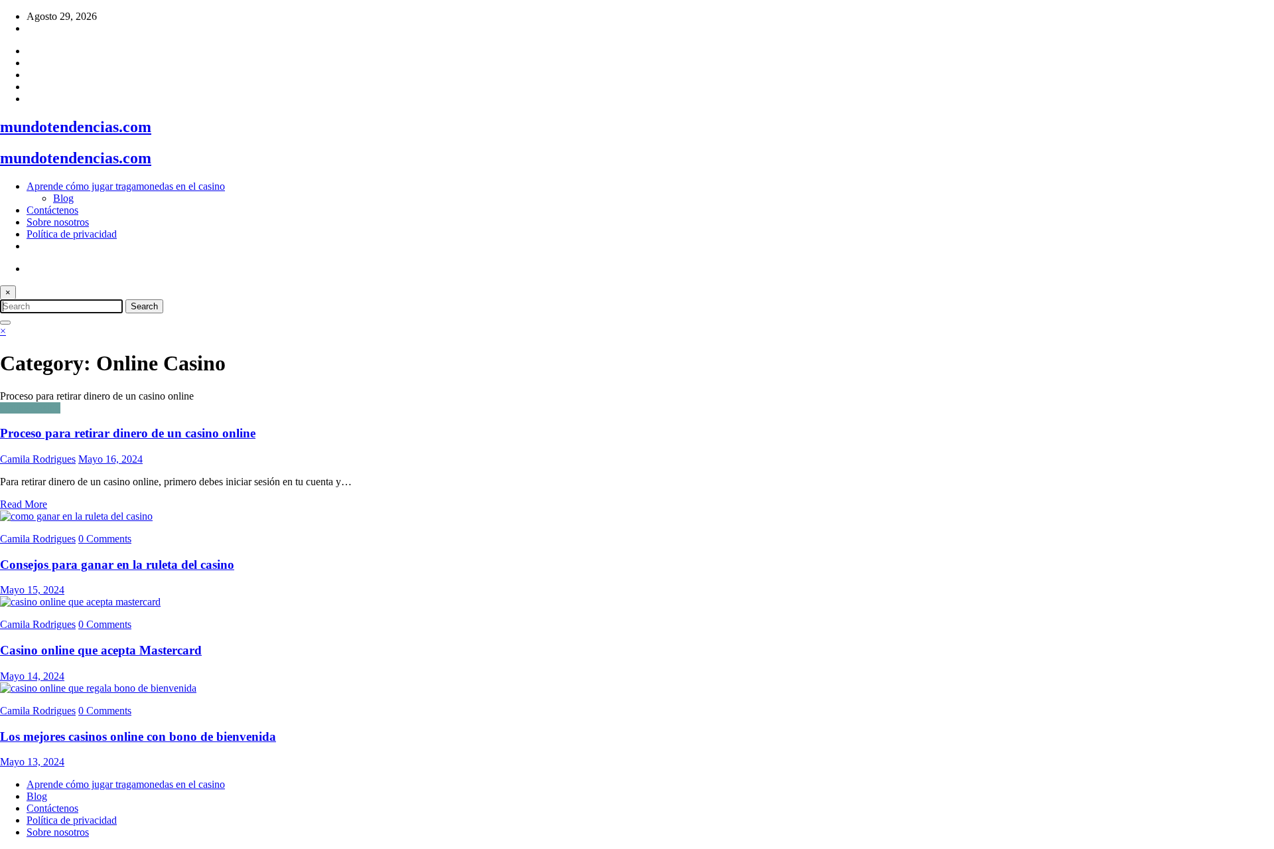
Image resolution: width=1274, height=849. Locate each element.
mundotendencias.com (75, 126)
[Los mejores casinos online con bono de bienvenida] (98, 688)
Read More (23, 504)
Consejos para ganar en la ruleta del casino (117, 565)
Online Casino (30, 408)
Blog (63, 198)
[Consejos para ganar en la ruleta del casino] (76, 516)
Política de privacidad (72, 234)
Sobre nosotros (58, 222)
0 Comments (104, 538)
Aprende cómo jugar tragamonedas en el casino (126, 186)
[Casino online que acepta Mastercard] (80, 601)
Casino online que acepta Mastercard (101, 650)
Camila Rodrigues (38, 459)
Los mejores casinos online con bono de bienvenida (138, 736)
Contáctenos (52, 210)
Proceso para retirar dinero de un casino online (127, 433)
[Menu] (5, 323)
